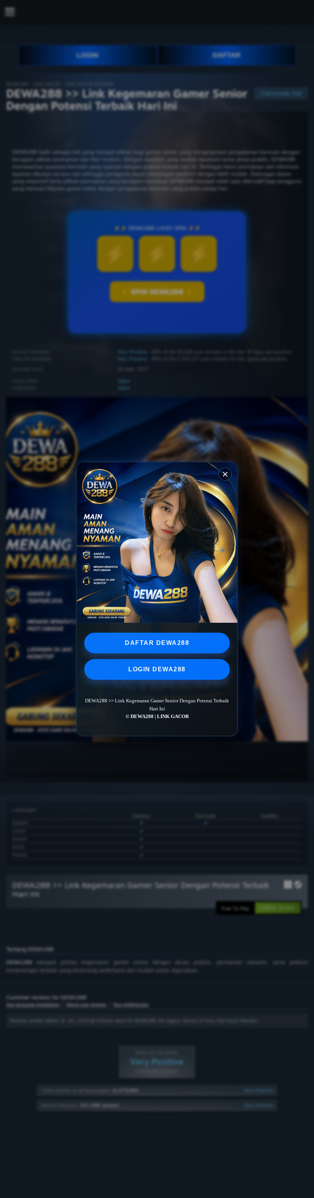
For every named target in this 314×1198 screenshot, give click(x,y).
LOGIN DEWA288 (157, 669)
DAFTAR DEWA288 (157, 643)
